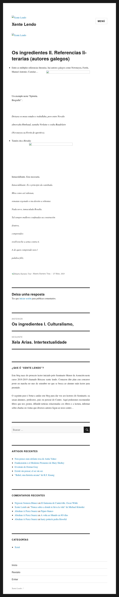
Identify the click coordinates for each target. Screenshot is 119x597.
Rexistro (16, 572)
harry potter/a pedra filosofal (54, 519)
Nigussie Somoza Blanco (26, 502)
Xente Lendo (24, 24)
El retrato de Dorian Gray (26, 466)
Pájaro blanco (47, 511)
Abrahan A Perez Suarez (26, 511)
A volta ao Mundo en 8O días (54, 515)
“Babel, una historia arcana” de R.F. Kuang (34, 474)
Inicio (14, 565)
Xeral (17, 547)
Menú (101, 21)
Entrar (15, 579)
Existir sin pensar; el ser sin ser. (29, 470)
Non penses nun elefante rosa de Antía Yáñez (35, 458)
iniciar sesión (25, 298)
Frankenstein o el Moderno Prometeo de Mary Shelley (39, 462)
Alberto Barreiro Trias (42, 273)
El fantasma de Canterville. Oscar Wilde (59, 502)
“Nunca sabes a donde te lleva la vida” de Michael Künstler (57, 506)
